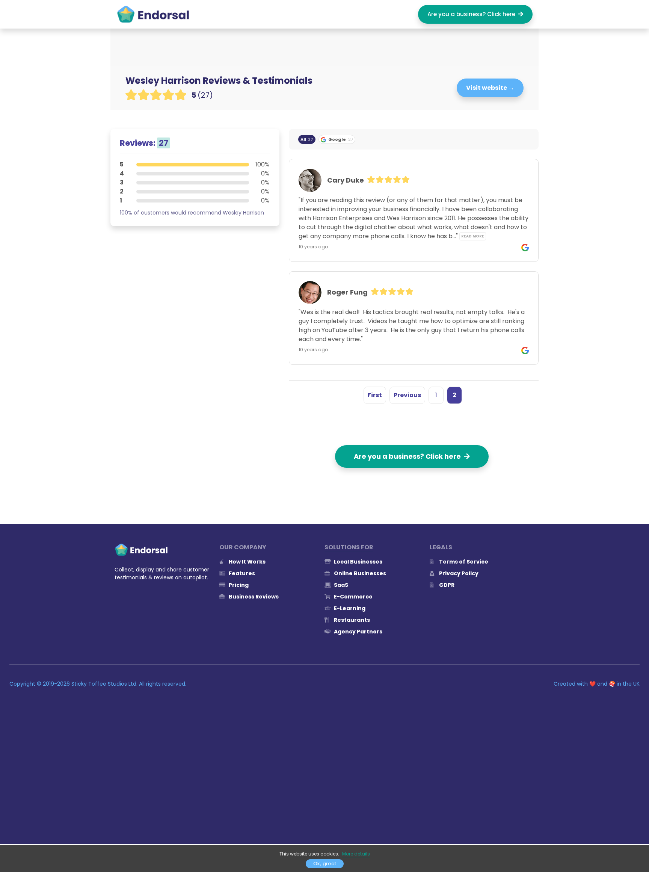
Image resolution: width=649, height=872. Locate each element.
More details (356, 854)
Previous (407, 395)
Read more (472, 236)
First (375, 395)
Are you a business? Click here (472, 14)
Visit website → (490, 87)
